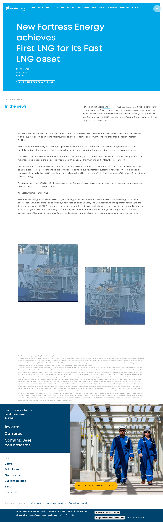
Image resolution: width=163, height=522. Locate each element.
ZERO (86, 7)
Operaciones (58, 7)
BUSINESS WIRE (102, 107)
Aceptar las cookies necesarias (110, 518)
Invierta (12, 427)
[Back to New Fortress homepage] (15, 8)
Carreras (112, 7)
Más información (67, 515)
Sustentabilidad (15, 481)
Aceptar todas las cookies (107, 512)
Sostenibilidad (74, 7)
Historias (124, 7)
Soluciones (43, 7)
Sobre (32, 7)
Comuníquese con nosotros (18, 443)
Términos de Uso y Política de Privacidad (48, 503)
